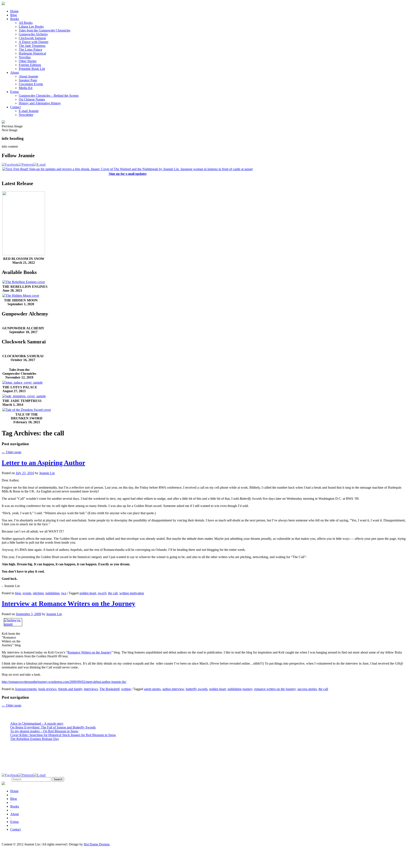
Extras (14, 92)
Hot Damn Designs (97, 844)
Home (14, 11)
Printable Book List (32, 69)
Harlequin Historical (32, 53)
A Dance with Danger (33, 42)
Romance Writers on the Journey (89, 652)
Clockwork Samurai (32, 38)
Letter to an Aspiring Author (43, 462)
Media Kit (25, 88)
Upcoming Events (31, 84)
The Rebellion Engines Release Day (34, 739)
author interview (173, 689)
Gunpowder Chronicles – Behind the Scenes (49, 95)
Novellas (25, 57)
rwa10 (102, 593)
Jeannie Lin (47, 473)
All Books (26, 22)
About (14, 72)
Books (14, 19)
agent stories (152, 689)
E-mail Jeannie (29, 111)
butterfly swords (196, 689)
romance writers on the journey (275, 689)
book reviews (47, 689)
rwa (63, 593)
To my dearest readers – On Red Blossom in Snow (44, 731)
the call (113, 593)
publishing (52, 593)
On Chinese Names (32, 99)
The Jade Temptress (32, 46)
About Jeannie (28, 76)
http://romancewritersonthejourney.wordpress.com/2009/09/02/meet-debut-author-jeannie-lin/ (64, 682)
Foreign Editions (30, 65)
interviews (91, 689)
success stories (307, 689)
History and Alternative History (40, 103)
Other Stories (27, 61)
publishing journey (240, 689)
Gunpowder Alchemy (33, 34)
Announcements (26, 689)
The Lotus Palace (30, 49)
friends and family (70, 689)
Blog (13, 15)
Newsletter (26, 115)
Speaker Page (28, 80)
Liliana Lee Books (31, 26)
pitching (38, 593)
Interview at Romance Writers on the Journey (68, 603)
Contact (15, 107)
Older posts (11, 452)
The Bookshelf (109, 689)
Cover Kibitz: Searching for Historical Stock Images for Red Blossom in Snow (63, 735)
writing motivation (131, 593)
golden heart (87, 593)
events (27, 593)
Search (6, 779)
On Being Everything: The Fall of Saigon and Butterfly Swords (53, 727)
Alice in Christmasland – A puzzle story (36, 723)
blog (18, 593)
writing (126, 689)
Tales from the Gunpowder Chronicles (44, 30)
